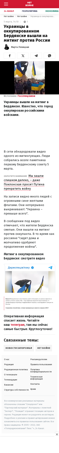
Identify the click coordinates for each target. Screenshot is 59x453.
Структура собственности (16, 390)
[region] (29, 445)
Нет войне (9, 16)
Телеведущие (10, 379)
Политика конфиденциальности (41, 370)
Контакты (35, 384)
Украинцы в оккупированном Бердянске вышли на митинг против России (42, 16)
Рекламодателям (38, 359)
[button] (9, 56)
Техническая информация (36, 377)
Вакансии (8, 385)
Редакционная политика (16, 369)
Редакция (9, 364)
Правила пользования (41, 364)
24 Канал (9, 11)
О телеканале (10, 374)
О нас (6, 359)
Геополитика (29, 11)
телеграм (17, 325)
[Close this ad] (56, 434)
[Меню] (6, 4)
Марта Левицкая (20, 47)
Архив (33, 389)
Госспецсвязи (26, 96)
